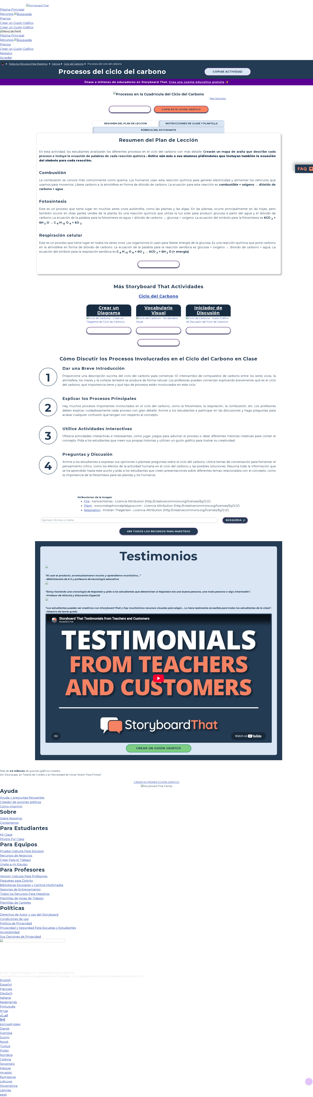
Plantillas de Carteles (15, 903)
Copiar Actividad (227, 71)
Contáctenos (9, 823)
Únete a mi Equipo (14, 864)
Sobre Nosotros (11, 818)
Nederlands (8, 1002)
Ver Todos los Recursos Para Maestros (158, 531)
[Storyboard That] (37, 5)
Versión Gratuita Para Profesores (23, 876)
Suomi (4, 1037)
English (5, 980)
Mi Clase (6, 835)
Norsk (4, 1042)
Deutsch (6, 993)
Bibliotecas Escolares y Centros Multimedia (31, 885)
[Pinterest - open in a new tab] (2, 969)
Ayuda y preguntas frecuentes (22, 798)
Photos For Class (12, 839)
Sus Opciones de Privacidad (20, 936)
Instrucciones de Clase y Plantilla (191, 123)
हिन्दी (2, 1020)
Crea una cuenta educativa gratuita (196, 82)
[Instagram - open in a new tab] (2, 958)
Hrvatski (6, 1072)
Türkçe (5, 1046)
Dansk (4, 1028)
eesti (3, 1095)
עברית (4, 1011)
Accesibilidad (10, 932)
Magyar (5, 1068)
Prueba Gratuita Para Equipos (22, 851)
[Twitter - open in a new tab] (2, 963)
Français (6, 989)
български (8, 1077)
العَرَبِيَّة (4, 1015)
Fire (86, 501)
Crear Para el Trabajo (15, 860)
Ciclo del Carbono (74, 63)
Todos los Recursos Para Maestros (28, 63)
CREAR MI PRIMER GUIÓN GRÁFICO (156, 782)
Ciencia (56, 63)
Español (6, 984)
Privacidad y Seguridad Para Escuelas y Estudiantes (38, 928)
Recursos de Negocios (16, 855)
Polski (4, 1050)
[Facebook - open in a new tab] (2, 953)
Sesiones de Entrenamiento (20, 889)
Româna (6, 1055)
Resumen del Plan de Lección (125, 123)
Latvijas (5, 1090)
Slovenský (7, 1064)
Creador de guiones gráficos (20, 802)
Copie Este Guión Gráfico (181, 109)
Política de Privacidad (16, 923)
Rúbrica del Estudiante (158, 129)
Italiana (5, 998)
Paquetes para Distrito (16, 881)
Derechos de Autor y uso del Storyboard (29, 914)
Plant (88, 506)
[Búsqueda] (23, 14)
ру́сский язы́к (10, 1024)
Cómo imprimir (11, 806)
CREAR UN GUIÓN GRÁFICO (158, 748)
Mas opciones (218, 98)
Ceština (5, 1059)
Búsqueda (234, 520)
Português (7, 1006)
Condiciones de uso (14, 919)
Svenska (6, 1033)
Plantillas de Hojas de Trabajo (22, 898)
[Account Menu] (10, 31)
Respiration (92, 510)
